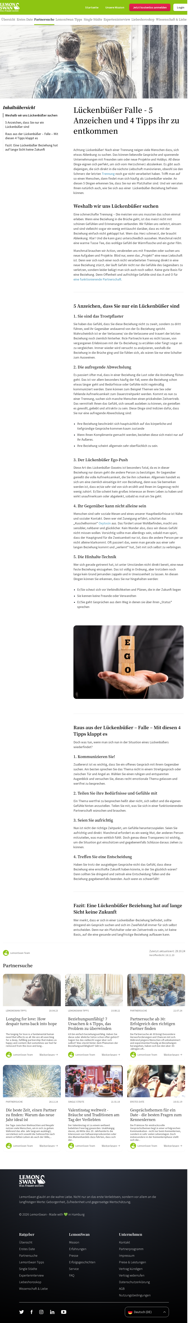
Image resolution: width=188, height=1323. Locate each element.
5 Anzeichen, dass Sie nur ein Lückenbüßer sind (25, 124)
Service (74, 1269)
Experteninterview (31, 1275)
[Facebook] (31, 1312)
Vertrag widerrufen (131, 1275)
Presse (73, 1255)
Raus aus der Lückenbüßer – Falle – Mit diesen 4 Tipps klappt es (32, 136)
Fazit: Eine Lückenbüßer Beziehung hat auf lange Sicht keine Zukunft (32, 147)
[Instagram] (41, 1312)
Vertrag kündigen (130, 1269)
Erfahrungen (77, 1249)
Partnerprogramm (131, 1249)
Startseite (91, 7)
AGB (122, 1288)
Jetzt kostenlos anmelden (150, 7)
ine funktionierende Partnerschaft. (98, 279)
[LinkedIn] (52, 1312)
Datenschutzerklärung (134, 1282)
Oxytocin (104, 523)
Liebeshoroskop (30, 1282)
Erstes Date (27, 1249)
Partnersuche (28, 1255)
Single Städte (28, 1269)
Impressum (126, 1255)
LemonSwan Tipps (31, 1262)
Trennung (108, 174)
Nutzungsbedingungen (135, 1295)
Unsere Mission (114, 7)
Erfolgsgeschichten (82, 1262)
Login (180, 7)
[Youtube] (63, 1312)
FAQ (71, 1275)
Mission (74, 1242)
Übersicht (25, 1242)
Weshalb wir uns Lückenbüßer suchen (31, 115)
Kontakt (124, 1242)
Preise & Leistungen (132, 1262)
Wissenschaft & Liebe (33, 1288)
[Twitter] (21, 1312)
